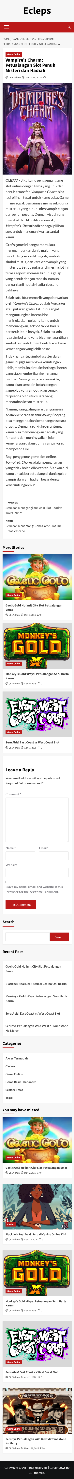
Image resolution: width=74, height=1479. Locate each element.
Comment (13, 794)
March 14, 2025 (33, 77)
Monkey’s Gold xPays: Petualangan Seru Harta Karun (36, 998)
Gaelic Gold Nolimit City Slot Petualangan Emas (33, 969)
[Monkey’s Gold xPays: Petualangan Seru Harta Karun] (37, 646)
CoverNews (58, 1467)
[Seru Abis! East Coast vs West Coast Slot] (37, 714)
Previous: (34, 508)
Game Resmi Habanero (21, 1082)
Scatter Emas (14, 1090)
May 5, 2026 (30, 615)
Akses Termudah (17, 1058)
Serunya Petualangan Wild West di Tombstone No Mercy (37, 1028)
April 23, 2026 (30, 1239)
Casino (10, 1066)
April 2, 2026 (30, 748)
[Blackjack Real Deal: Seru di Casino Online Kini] (37, 1206)
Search (8, 922)
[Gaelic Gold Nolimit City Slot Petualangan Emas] (37, 577)
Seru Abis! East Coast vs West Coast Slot (32, 742)
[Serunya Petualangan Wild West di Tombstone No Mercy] (37, 1411)
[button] (6, 26)
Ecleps (37, 11)
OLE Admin (15, 77)
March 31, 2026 (31, 1448)
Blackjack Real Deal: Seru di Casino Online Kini (36, 983)
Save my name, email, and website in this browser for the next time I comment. (35, 889)
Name (11, 848)
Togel (9, 1097)
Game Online (13, 54)
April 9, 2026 (30, 683)
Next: (34, 526)
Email (43, 848)
